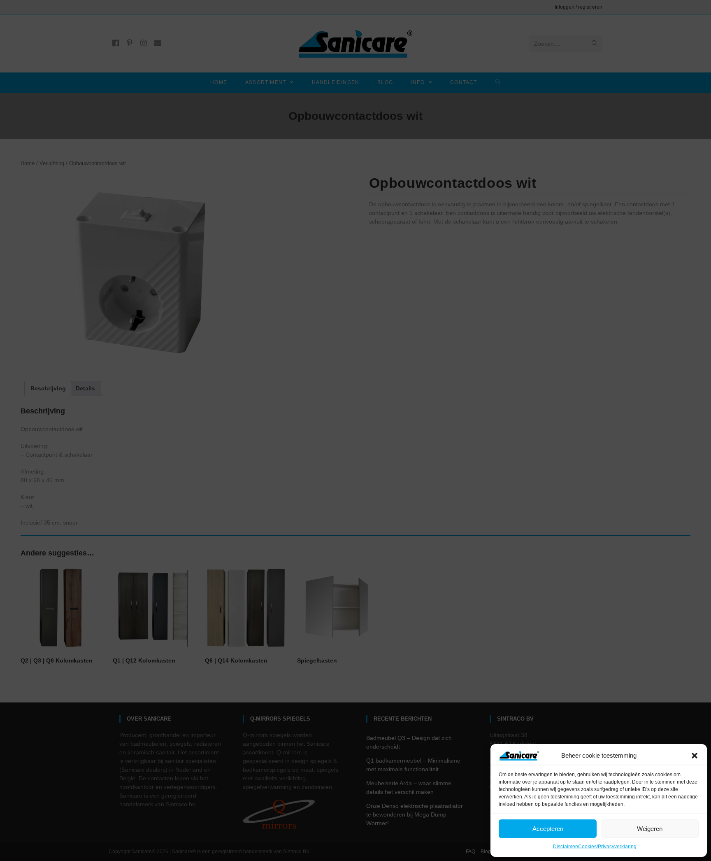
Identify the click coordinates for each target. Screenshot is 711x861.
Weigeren (649, 828)
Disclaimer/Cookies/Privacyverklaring (595, 846)
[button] (694, 755)
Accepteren (547, 828)
